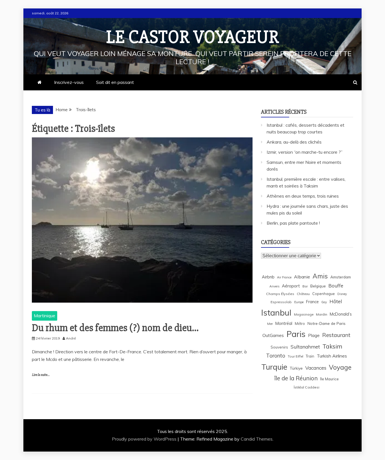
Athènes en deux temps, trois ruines (303, 196)
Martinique (44, 315)
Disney (342, 294)
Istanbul (276, 312)
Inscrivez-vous (69, 82)
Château (303, 294)
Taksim (332, 346)
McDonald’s (341, 314)
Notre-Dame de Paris (326, 323)
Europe (299, 302)
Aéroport (291, 286)
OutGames (273, 335)
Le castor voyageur (192, 37)
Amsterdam (340, 276)
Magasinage (303, 314)
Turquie (274, 367)
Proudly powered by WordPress (145, 439)
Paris (296, 334)
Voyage (340, 367)
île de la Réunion (296, 378)
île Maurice (329, 379)
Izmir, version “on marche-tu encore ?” (304, 152)
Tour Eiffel (295, 356)
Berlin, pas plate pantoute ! (293, 223)
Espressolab (281, 302)
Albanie (302, 277)
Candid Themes (257, 439)
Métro (300, 323)
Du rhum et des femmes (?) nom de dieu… (115, 328)
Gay (324, 302)
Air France (284, 277)
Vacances (315, 368)
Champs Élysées (280, 294)
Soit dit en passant (115, 82)
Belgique (318, 285)
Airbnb (268, 277)
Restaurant (336, 335)
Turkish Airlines (332, 356)
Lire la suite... (41, 375)
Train (310, 356)
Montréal (283, 323)
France (312, 301)
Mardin (321, 314)
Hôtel (335, 301)
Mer (270, 323)
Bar (305, 286)
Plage (314, 335)
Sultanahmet (305, 347)
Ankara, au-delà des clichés (294, 142)
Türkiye (296, 368)
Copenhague (323, 293)
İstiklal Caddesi (306, 387)
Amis (320, 276)
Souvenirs (279, 347)
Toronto (275, 355)
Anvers (274, 286)
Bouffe (335, 286)
